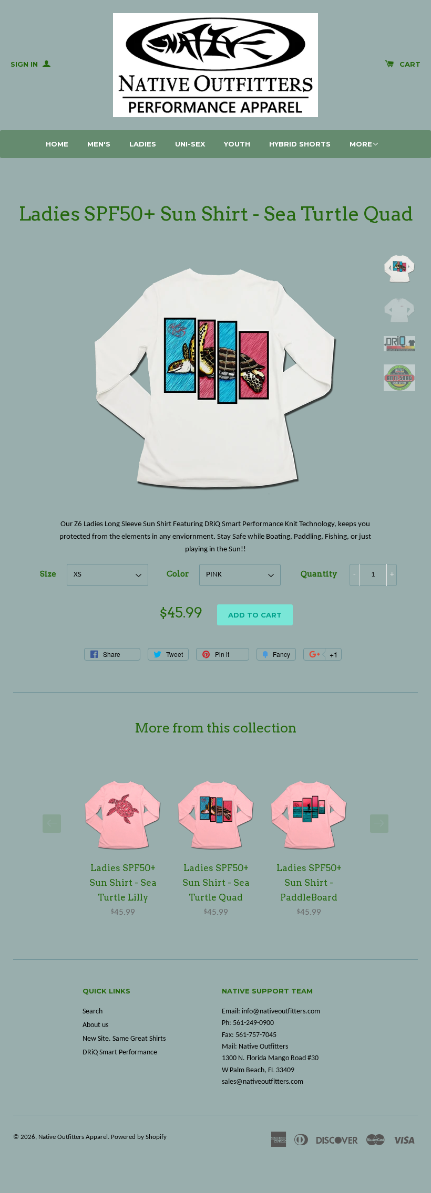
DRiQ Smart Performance (120, 1052)
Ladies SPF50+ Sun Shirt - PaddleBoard (309, 883)
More (361, 144)
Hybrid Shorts (300, 144)
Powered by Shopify (139, 1137)
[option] (122, 848)
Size (48, 574)
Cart (409, 64)
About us (95, 1025)
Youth (237, 144)
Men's (98, 144)
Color (178, 574)
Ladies (142, 144)
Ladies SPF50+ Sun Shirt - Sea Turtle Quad (216, 883)
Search (92, 1011)
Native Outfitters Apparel (73, 1137)
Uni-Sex (190, 144)
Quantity (319, 574)
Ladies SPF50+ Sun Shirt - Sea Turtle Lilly (123, 883)
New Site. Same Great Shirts (124, 1038)
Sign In (25, 64)
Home (57, 144)
